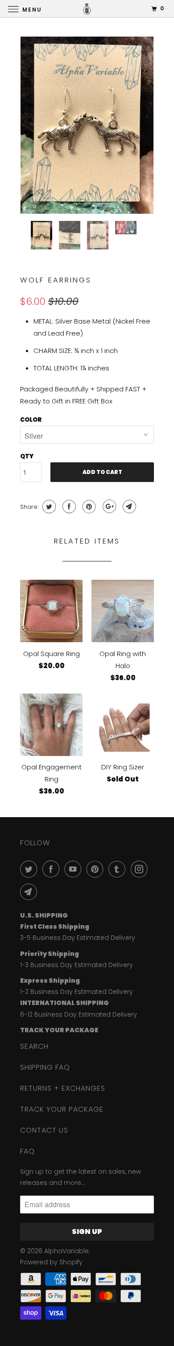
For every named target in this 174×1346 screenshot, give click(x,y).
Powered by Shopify (51, 1262)
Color (30, 419)
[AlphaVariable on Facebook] (52, 868)
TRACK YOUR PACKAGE (62, 1109)
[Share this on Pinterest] (88, 506)
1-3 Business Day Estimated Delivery (76, 964)
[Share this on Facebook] (68, 506)
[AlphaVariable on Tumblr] (118, 868)
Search (34, 1046)
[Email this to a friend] (128, 506)
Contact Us (44, 1130)
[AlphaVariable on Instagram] (141, 868)
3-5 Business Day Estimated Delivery (77, 937)
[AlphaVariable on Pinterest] (97, 868)
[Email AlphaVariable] (30, 891)
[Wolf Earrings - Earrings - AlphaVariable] (87, 125)
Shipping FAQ (45, 1067)
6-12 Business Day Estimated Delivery (78, 1014)
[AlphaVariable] (87, 8)
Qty (26, 456)
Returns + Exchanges (62, 1088)
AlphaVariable (66, 1250)
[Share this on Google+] (108, 506)
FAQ (27, 1151)
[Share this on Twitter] (48, 506)
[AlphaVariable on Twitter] (30, 868)
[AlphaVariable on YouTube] (74, 868)
